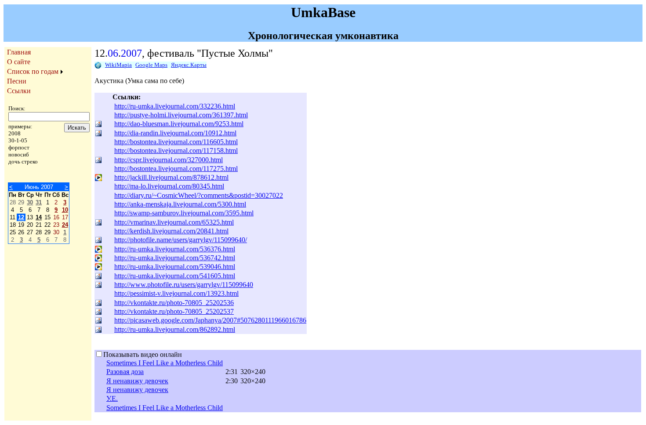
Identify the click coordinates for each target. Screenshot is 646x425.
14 (39, 217)
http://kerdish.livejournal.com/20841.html (171, 231)
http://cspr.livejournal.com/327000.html (168, 159)
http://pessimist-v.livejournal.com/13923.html (176, 293)
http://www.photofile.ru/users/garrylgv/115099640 (183, 284)
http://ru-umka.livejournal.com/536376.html (174, 249)
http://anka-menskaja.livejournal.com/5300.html (180, 204)
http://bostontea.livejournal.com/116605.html (176, 141)
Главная (19, 52)
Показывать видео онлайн (142, 354)
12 (21, 217)
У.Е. (112, 398)
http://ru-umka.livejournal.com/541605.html (174, 276)
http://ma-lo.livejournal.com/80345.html (169, 186)
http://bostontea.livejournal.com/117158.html (176, 150)
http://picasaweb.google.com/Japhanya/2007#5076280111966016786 (210, 320)
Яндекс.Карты (189, 65)
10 (65, 210)
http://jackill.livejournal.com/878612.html (171, 177)
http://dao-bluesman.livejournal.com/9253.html (178, 123)
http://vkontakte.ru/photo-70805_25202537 (174, 311)
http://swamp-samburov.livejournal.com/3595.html (184, 213)
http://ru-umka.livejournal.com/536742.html (174, 258)
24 (65, 225)
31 (39, 202)
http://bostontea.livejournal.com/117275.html (176, 168)
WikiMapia (118, 65)
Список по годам (32, 71)
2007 (131, 53)
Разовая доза (125, 371)
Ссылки (19, 90)
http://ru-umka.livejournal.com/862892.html (174, 329)
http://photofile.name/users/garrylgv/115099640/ (180, 239)
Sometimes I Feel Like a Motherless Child (164, 363)
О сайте (18, 61)
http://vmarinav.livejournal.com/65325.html (174, 222)
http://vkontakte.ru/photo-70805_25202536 (174, 302)
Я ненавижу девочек (137, 381)
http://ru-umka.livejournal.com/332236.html (174, 106)
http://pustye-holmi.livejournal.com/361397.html (181, 115)
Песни (16, 81)
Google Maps (151, 65)
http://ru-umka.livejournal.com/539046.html (174, 266)
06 (113, 53)
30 (30, 202)
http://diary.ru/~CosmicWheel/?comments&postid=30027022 (198, 195)
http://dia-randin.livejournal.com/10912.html (175, 133)
